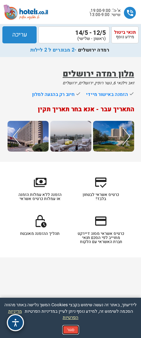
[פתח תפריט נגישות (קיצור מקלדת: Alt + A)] (15, 322)
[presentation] (15, 136)
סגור (70, 330)
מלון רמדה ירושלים (98, 74)
